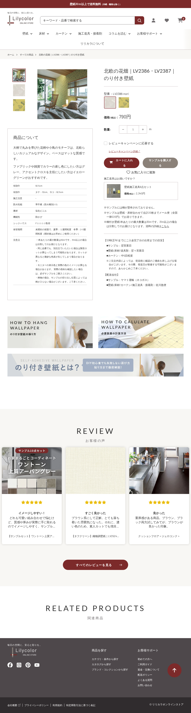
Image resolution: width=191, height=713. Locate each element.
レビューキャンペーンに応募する (131, 143)
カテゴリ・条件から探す (105, 659)
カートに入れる (124, 163)
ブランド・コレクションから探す (110, 669)
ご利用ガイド (145, 664)
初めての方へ (145, 659)
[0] (180, 20)
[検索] (139, 20)
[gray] (110, 102)
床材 (42, 33)
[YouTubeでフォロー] (37, 666)
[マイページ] (153, 20)
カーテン (62, 33)
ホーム (10, 54)
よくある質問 (145, 679)
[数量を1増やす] (143, 129)
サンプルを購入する (160, 163)
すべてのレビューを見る (94, 565)
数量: (107, 129)
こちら (165, 226)
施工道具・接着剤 (90, 33)
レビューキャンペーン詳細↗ (124, 151)
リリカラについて (92, 43)
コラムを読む (117, 33)
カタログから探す (101, 664)
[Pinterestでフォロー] (28, 665)
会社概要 (12, 705)
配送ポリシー (145, 674)
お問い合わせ (145, 685)
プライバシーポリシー (36, 705)
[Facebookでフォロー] (10, 665)
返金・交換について (148, 669)
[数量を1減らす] (123, 129)
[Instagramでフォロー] (19, 666)
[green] (124, 102)
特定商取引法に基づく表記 (80, 705)
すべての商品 (26, 54)
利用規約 (57, 705)
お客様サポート (147, 33)
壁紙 (25, 33)
